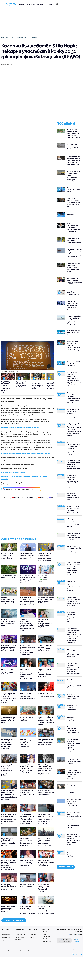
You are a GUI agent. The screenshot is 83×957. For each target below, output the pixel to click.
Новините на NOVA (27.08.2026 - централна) (73, 363)
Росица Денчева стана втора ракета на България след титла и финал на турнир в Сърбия (27, 601)
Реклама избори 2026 (10, 949)
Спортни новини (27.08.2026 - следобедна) (72, 707)
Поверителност (63, 949)
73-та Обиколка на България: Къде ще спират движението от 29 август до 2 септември (73, 176)
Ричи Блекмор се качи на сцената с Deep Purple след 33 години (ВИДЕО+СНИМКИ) (9, 648)
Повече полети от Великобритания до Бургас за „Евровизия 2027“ (74, 509)
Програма (31, 4)
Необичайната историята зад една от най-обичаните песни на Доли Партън (74, 227)
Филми (31, 940)
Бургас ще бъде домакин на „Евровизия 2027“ (7, 671)
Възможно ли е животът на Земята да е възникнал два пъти (8, 622)
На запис (40, 4)
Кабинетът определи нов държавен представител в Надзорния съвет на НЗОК (74, 616)
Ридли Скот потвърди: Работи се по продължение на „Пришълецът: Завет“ (74, 202)
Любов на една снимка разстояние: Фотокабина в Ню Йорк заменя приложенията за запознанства (27, 650)
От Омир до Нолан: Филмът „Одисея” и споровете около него (8, 719)
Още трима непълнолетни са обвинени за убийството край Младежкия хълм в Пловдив (73, 585)
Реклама (3, 949)
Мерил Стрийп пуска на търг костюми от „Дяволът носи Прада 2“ (46, 695)
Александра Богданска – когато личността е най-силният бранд (8, 886)
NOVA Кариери (46, 938)
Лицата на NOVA (20, 934)
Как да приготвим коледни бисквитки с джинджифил (20, 427)
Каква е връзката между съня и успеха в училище (27, 718)
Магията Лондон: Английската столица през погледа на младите (27, 695)
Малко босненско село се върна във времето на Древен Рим (27, 793)
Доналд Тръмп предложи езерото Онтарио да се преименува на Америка (74, 774)
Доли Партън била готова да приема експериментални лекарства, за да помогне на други (73, 160)
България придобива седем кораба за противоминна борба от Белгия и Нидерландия (74, 320)
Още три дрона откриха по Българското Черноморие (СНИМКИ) (72, 788)
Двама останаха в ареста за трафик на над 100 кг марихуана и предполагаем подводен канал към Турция (74, 568)
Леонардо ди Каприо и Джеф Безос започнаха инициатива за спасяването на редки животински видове (8, 770)
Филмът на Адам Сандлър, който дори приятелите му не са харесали (27, 556)
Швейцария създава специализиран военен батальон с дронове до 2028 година (74, 522)
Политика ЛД (71, 949)
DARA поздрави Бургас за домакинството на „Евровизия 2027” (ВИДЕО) (45, 623)
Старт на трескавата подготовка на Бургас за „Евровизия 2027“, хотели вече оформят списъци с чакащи (27, 625)
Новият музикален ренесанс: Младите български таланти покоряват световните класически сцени (8, 865)
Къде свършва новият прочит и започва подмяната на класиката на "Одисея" (45, 887)
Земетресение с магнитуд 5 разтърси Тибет (73, 292)
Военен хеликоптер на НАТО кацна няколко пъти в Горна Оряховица (74, 802)
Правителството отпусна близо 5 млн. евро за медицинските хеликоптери (73, 413)
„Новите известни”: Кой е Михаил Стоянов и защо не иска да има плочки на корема (45, 672)
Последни (5, 932)
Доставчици (42, 949)
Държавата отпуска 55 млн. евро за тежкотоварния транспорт (73, 652)
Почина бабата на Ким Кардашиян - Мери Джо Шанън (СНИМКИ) (8, 909)
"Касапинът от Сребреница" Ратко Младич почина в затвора (74, 853)
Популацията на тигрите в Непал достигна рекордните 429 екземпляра (26, 841)
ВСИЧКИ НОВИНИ (66, 867)
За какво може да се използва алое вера (8, 576)
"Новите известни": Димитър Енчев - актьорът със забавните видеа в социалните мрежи (45, 557)
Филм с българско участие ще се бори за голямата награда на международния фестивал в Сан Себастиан (46, 819)
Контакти (48, 949)
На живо (50, 4)
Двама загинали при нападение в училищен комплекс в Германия (74, 536)
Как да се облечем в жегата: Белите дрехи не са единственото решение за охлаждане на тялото (8, 744)
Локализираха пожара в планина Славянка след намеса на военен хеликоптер (73, 601)
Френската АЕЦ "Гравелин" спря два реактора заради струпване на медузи (74, 305)
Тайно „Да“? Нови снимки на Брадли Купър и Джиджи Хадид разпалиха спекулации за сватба (26, 769)
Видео (4, 940)
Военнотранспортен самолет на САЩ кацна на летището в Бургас (74, 760)
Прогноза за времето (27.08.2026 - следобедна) (74, 696)
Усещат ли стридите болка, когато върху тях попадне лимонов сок (9, 600)
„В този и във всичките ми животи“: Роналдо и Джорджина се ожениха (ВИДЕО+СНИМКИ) (27, 673)
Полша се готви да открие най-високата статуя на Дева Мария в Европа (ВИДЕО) (9, 841)
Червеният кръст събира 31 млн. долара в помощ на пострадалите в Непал (73, 267)
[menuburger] (2, 4)
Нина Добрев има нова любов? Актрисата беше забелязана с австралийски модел (27, 910)
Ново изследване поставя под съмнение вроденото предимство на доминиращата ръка (46, 910)
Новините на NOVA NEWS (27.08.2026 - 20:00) (73, 332)
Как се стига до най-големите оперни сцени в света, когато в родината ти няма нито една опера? (8, 819)
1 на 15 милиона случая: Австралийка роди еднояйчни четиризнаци (46, 863)
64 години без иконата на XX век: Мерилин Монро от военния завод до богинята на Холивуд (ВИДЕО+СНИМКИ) (45, 769)
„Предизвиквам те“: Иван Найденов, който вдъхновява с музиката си (27, 863)
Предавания (32, 934)
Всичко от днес (6, 934)
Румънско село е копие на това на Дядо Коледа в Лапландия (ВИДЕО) (25, 453)
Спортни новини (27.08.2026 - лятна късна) (73, 189)
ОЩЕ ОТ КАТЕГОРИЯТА (14, 920)
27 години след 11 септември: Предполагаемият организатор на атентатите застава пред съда (74, 668)
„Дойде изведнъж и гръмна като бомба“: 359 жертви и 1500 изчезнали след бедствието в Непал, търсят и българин (74, 429)
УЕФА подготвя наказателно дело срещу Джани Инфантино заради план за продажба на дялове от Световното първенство (74, 635)
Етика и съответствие (17, 950)
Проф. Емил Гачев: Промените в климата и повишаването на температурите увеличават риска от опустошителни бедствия (74, 348)
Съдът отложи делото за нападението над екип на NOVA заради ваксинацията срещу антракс (73, 745)
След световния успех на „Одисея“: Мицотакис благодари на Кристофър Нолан (44, 841)
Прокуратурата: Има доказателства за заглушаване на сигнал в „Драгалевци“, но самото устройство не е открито (74, 819)
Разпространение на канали (23, 949)
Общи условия (55, 949)
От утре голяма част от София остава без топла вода (73, 496)
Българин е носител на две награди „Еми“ (27, 885)
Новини (21, 4)
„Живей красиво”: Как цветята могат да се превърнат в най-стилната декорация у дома (46, 720)
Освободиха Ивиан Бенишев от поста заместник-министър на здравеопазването (74, 464)
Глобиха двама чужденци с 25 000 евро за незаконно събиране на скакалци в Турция (73, 133)
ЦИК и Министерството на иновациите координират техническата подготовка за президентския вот (74, 448)
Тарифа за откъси (34, 949)
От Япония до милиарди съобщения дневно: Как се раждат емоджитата (27, 742)
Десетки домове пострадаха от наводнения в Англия (74, 240)
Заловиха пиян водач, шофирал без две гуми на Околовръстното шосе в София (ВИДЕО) (74, 839)
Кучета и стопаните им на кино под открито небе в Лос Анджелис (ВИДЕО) (45, 741)
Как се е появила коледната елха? (13, 472)
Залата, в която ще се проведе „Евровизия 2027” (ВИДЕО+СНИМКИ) (45, 648)
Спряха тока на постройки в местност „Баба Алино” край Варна (73, 729)
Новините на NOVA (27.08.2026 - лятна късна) (73, 215)
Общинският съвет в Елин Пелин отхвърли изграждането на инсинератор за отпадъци (74, 397)
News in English (46, 941)
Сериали (31, 937)
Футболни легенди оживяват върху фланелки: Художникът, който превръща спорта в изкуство (8, 697)
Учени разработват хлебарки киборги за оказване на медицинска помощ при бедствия (74, 252)
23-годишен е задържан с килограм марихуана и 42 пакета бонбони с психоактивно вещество (73, 481)
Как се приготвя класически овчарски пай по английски (46, 792)
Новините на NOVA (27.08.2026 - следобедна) (73, 718)
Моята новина (6, 937)
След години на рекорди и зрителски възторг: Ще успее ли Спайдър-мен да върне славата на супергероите (27, 819)
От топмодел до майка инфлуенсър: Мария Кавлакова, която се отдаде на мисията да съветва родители (9, 795)
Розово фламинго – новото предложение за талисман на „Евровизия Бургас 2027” (28, 579)
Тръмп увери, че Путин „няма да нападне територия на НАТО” (74, 281)
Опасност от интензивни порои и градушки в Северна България (74, 147)
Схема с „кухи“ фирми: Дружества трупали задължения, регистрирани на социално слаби (74, 550)
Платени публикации (27, 950)
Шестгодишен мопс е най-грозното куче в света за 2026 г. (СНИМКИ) (46, 600)
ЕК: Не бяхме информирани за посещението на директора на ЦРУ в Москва (74, 683)
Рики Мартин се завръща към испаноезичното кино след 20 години (9, 556)
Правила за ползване (5, 950)
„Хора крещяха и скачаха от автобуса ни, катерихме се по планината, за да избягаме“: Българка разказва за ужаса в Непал (74, 379)
